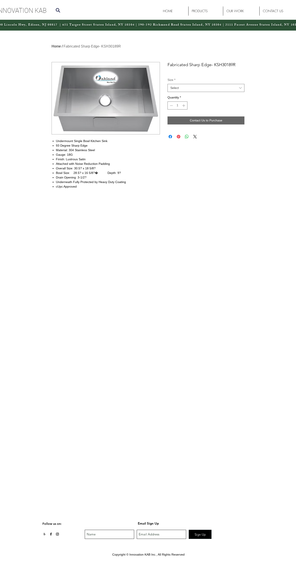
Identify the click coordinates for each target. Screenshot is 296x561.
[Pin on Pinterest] (178, 136)
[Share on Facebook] (170, 136)
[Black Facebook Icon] (51, 534)
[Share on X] (195, 136)
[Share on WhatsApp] (186, 136)
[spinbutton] (177, 105)
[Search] (58, 10)
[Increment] (184, 105)
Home (56, 46)
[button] (205, 11)
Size (171, 80)
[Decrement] (171, 105)
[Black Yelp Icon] (44, 534)
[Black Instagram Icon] (57, 534)
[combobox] (206, 88)
